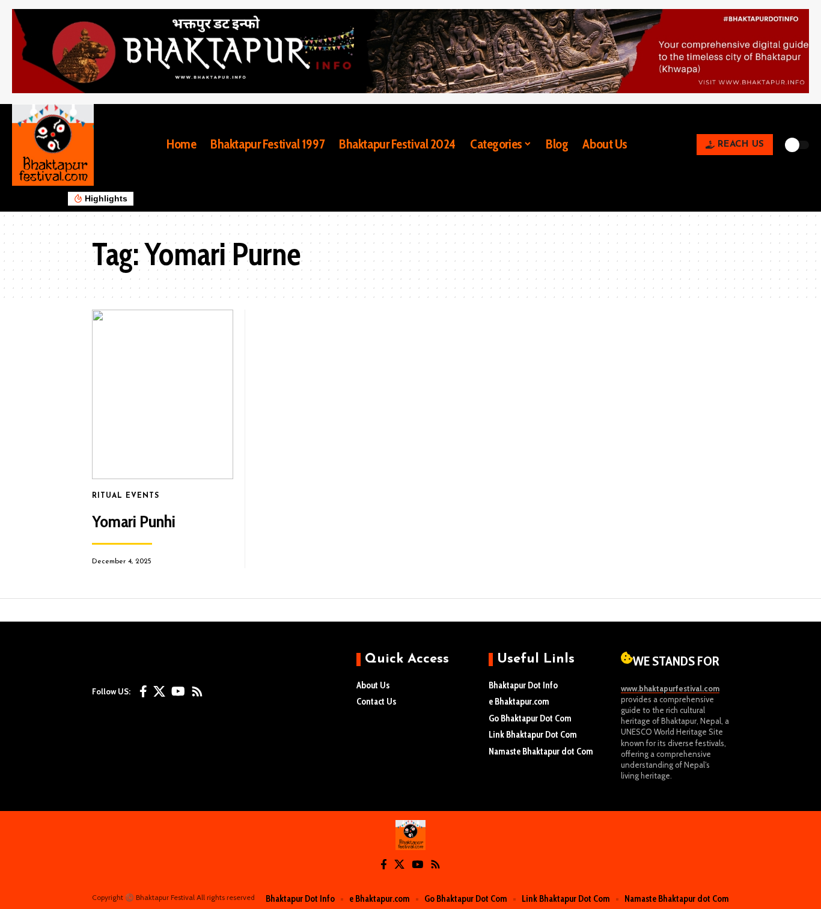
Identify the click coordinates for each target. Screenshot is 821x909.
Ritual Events (125, 496)
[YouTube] (178, 691)
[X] (159, 691)
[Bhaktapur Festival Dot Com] (410, 835)
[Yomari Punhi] (162, 394)
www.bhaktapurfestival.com (670, 688)
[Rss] (197, 691)
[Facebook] (143, 691)
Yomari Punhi (133, 521)
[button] (645, 145)
